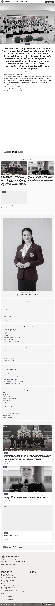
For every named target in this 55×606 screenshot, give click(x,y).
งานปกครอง (5, 335)
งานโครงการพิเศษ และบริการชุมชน (11, 341)
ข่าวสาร (27, 44)
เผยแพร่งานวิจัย (6, 415)
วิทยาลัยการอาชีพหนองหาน (7, 599)
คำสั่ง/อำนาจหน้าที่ (7, 407)
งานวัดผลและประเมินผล (8, 354)
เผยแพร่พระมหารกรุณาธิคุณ (8, 206)
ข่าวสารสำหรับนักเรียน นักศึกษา (10, 404)
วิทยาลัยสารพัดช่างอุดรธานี (7, 595)
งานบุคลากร (6, 314)
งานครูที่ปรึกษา (6, 333)
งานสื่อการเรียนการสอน (8, 360)
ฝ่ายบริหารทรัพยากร (7, 304)
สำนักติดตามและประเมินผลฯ (7, 575)
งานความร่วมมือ (7, 375)
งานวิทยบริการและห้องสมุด (9, 356)
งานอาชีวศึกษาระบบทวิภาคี (9, 358)
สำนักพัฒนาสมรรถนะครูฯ (6, 578)
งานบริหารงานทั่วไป (7, 312)
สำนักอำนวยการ (4, 572)
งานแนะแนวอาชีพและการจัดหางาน (11, 337)
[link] (13, 91)
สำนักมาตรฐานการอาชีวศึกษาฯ (8, 580)
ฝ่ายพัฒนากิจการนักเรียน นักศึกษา (11, 329)
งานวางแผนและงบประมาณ (9, 370)
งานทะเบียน (5, 310)
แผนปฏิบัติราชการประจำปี (9, 417)
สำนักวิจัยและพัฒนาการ (6, 581)
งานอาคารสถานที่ (7, 320)
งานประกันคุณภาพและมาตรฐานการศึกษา (13, 379)
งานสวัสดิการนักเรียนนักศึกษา (10, 339)
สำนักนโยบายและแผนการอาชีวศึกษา (9, 577)
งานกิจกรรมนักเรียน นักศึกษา (10, 331)
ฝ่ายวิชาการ (5, 350)
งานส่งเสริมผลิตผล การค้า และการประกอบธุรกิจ (14, 381)
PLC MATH (5, 394)
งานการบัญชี (6, 308)
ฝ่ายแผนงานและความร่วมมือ (9, 369)
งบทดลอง (5, 409)
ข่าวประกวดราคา (7, 396)
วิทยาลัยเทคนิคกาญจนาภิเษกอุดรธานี (9, 590)
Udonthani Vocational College (16, 2)
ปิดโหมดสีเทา (49, 2)
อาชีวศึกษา (3, 583)
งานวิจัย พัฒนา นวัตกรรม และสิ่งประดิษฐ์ (12, 377)
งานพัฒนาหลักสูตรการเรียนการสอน (11, 352)
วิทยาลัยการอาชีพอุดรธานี (6, 592)
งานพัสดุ (5, 318)
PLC (4, 392)
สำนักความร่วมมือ (5, 574)
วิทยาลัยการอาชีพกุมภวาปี (6, 596)
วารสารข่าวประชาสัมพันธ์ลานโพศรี (11, 413)
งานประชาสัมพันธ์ (7, 316)
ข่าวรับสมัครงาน (7, 400)
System (7, 463)
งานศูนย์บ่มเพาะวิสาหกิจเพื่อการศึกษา (11, 383)
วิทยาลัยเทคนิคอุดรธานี (6, 588)
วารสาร (4, 411)
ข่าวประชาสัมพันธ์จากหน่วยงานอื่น (11, 398)
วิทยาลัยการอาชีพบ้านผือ (6, 598)
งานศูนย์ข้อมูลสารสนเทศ (8, 373)
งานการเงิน (5, 305)
